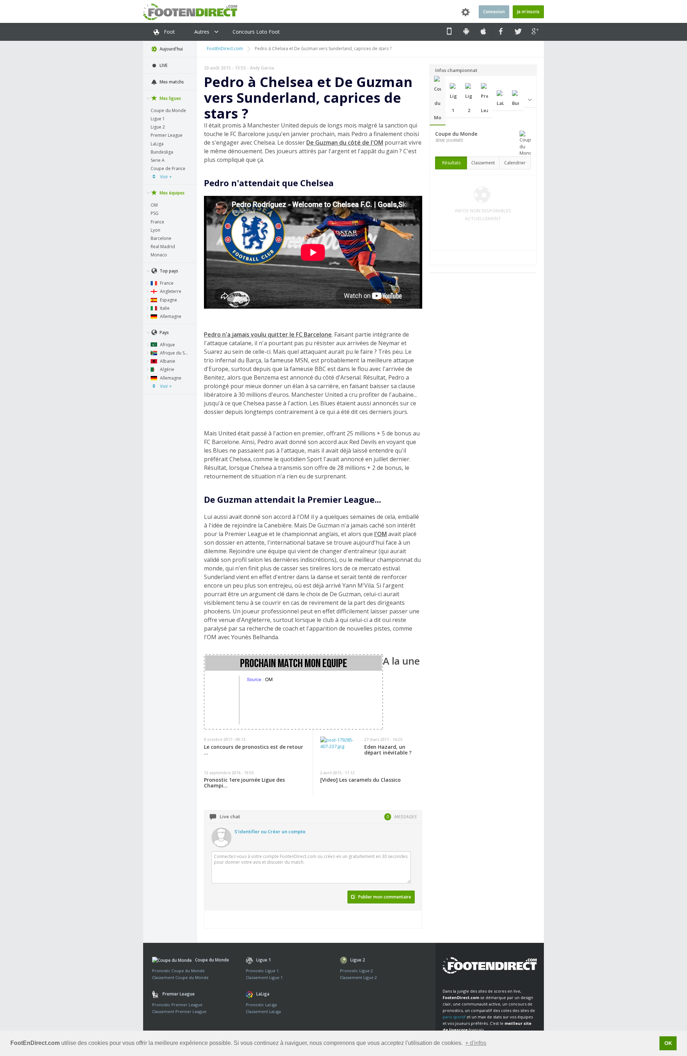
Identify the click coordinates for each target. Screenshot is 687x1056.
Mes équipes (172, 193)
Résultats (451, 163)
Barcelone (161, 238)
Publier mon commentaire (384, 897)
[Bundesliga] (516, 100)
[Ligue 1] (453, 100)
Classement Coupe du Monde (180, 977)
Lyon (155, 230)
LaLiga (157, 144)
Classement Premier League (179, 1011)
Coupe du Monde (168, 110)
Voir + (165, 177)
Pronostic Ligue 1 (262, 970)
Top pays (168, 271)
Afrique (167, 345)
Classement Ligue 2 (358, 977)
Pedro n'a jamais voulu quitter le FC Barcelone (268, 334)
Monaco (159, 255)
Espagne (168, 300)
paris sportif (454, 1016)
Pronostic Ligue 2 (356, 970)
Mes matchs (171, 82)
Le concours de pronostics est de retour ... (253, 750)
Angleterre (170, 291)
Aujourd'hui (171, 49)
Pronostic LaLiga (261, 1004)
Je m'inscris (528, 12)
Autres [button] (202, 31)
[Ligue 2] (469, 100)
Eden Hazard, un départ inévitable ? (387, 750)
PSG (155, 213)
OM (154, 205)
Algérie (166, 369)
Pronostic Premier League (177, 1004)
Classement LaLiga (263, 1011)
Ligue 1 (158, 119)
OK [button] (668, 1043)
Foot (168, 31)
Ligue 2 (158, 127)
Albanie (167, 361)
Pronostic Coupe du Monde (178, 970)
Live (163, 65)
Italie (164, 308)
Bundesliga (162, 152)
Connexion (494, 12)
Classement (483, 163)
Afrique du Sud (174, 353)
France (157, 222)
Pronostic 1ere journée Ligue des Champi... (244, 783)
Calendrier (515, 163)
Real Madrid (163, 246)
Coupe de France (168, 168)
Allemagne (170, 316)
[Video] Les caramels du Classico (360, 780)
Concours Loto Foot (256, 31)
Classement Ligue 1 (264, 977)
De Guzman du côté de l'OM (344, 142)
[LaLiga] (500, 100)
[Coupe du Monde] (437, 100)
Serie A (158, 160)
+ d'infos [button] (475, 1043)
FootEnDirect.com (225, 48)
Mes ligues (170, 98)
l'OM (380, 534)
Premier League (166, 135)
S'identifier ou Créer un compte (270, 831)
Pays (164, 332)
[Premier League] (484, 100)
